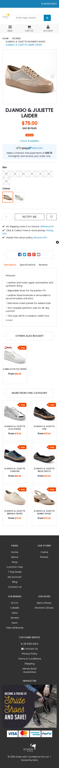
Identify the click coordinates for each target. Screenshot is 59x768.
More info (37, 148)
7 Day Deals (15, 571)
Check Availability (29, 140)
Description (10, 264)
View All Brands (14, 627)
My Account (15, 577)
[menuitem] (20, 255)
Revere (15, 617)
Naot (15, 622)
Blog (14, 581)
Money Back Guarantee (30, 670)
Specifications (27, 264)
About (14, 557)
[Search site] (47, 18)
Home (14, 552)
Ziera (15, 612)
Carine (44, 552)
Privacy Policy (29, 653)
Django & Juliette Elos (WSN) (14, 427)
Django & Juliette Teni (44, 427)
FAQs (15, 562)
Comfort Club (15, 567)
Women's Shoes (44, 607)
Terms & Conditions (29, 658)
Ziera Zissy (14, 755)
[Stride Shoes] (5, 15)
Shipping (29, 663)
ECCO (14, 602)
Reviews (43, 264)
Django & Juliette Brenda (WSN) (14, 512)
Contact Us (15, 586)
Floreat (44, 557)
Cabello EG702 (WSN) (15, 369)
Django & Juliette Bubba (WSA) (44, 512)
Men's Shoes (44, 602)
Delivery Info (47, 226)
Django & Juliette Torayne (14, 470)
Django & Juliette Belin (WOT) (44, 470)
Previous (6, 76)
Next (52, 76)
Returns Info (40, 237)
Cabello (14, 607)
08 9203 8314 (50, 3)
